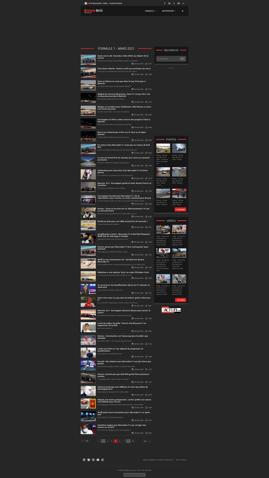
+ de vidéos (181, 300)
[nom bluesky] (169, 3)
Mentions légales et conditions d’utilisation (158, 460)
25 (133, 441)
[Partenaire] (171, 310)
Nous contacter (181, 460)
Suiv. (145, 441)
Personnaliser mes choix (134, 475)
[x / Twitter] (174, 3)
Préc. (87, 441)
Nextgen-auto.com (129, 470)
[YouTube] (178, 3)
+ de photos (180, 209)
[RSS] (183, 3)
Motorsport (168, 11)
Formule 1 (150, 11)
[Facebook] (164, 3)
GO (182, 59)
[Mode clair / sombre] (182, 11)
